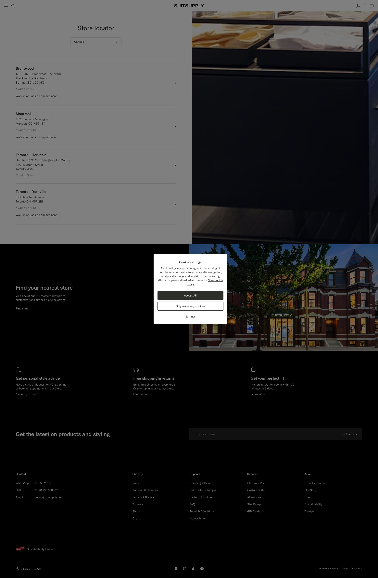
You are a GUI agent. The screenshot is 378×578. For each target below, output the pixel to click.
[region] (190, 289)
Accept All (190, 295)
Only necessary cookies (190, 306)
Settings (190, 316)
